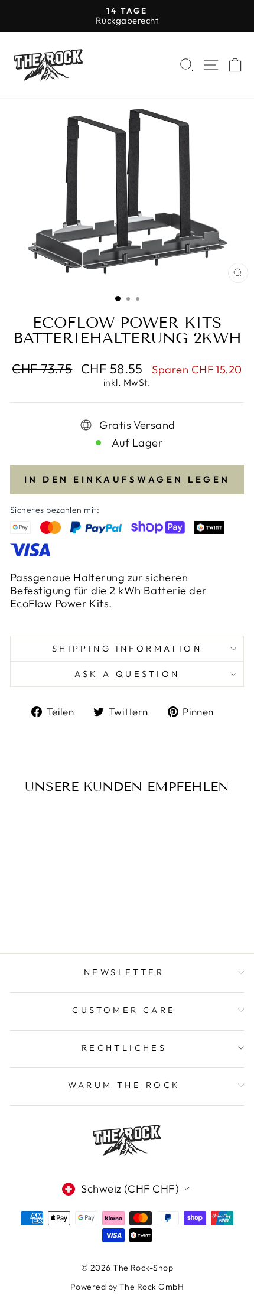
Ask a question (127, 673)
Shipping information (127, 648)
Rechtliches (124, 1047)
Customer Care (123, 1009)
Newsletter (124, 972)
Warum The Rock (124, 1084)
